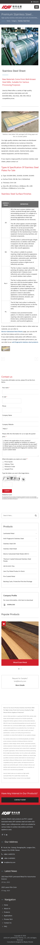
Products (7, 912)
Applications (8, 915)
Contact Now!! (20, 800)
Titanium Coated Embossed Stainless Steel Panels (17, 560)
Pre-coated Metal (16, 775)
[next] (36, 359)
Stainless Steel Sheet (24, 21)
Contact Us (19, 778)
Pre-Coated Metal (9, 576)
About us (7, 908)
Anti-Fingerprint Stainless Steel (13, 538)
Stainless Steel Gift (9, 543)
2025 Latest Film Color (9, 887)
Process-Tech (8, 919)
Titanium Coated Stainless (9, 778)
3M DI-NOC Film (9, 566)
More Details (20, 685)
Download (11, 604)
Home (8, 21)
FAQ (5, 926)
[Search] (36, 515)
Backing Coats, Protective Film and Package (17, 581)
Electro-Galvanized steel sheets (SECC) (16, 554)
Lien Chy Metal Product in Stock (14, 571)
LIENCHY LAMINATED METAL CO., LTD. (17, 938)
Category (14, 21)
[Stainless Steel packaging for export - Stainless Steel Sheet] (5, 348)
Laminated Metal (8, 533)
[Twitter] (4, 835)
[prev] (2, 359)
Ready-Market (28, 942)
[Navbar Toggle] (36, 7)
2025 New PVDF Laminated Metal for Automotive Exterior (18, 878)
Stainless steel (24, 775)
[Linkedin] (6, 835)
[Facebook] (2, 835)
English (36, 2)
